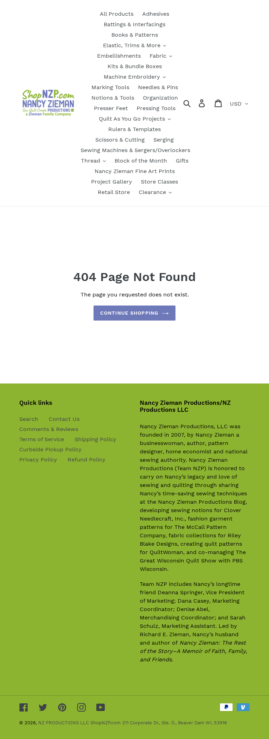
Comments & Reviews (48, 429)
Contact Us (64, 419)
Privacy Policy (38, 459)
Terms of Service (41, 439)
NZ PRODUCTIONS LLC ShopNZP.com (79, 722)
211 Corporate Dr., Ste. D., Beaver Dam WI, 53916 (174, 722)
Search (28, 419)
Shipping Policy (95, 439)
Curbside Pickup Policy (50, 449)
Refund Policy (86, 459)
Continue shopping (129, 313)
